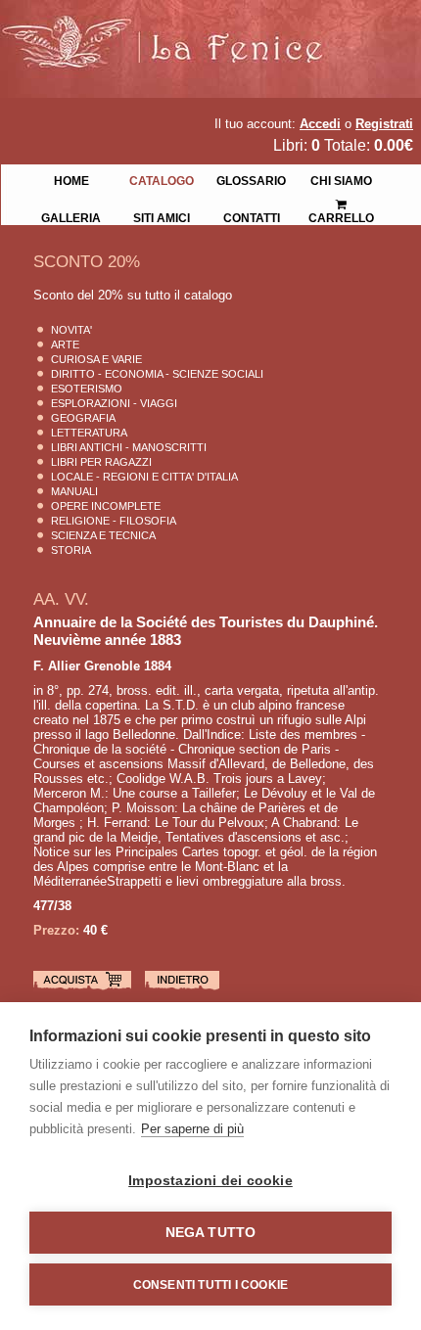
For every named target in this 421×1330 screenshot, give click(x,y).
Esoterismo (86, 388)
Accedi (320, 123)
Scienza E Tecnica (103, 535)
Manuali (74, 491)
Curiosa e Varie (96, 359)
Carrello (342, 197)
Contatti (251, 216)
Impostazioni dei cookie (210, 1180)
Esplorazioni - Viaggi (114, 403)
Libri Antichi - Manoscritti (129, 447)
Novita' (71, 330)
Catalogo (161, 179)
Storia (71, 550)
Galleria (71, 216)
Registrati (384, 123)
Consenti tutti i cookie (211, 1285)
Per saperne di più (192, 1129)
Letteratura (89, 432)
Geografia (83, 418)
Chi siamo (341, 179)
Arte (65, 344)
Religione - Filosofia (113, 521)
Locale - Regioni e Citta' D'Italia (144, 476)
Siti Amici (161, 216)
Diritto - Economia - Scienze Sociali (157, 374)
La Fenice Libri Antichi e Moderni (171, 29)
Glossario (251, 179)
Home (71, 179)
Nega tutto (211, 1232)
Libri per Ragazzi (101, 462)
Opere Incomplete (106, 506)
